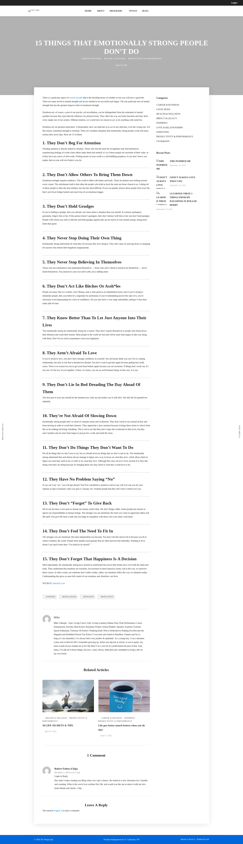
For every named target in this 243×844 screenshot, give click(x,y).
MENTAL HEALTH (69, 597)
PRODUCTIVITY (107, 597)
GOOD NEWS (163, 109)
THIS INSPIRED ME (180, 161)
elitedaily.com (59, 583)
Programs (116, 11)
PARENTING (162, 132)
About (100, 11)
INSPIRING (129, 718)
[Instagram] (42, 3)
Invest (133, 11)
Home (88, 11)
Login (234, 3)
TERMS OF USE (202, 839)
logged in (58, 810)
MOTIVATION (88, 597)
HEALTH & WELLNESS (115, 58)
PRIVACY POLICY (188, 839)
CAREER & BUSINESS (91, 58)
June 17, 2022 (106, 736)
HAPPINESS (50, 597)
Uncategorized (162, 141)
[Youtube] (37, 3)
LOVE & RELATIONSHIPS (169, 127)
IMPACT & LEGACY (166, 118)
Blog (145, 11)
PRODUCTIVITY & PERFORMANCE (145, 58)
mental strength (76, 97)
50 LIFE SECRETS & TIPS (57, 725)
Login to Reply (61, 776)
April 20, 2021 (51, 731)
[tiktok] (48, 3)
